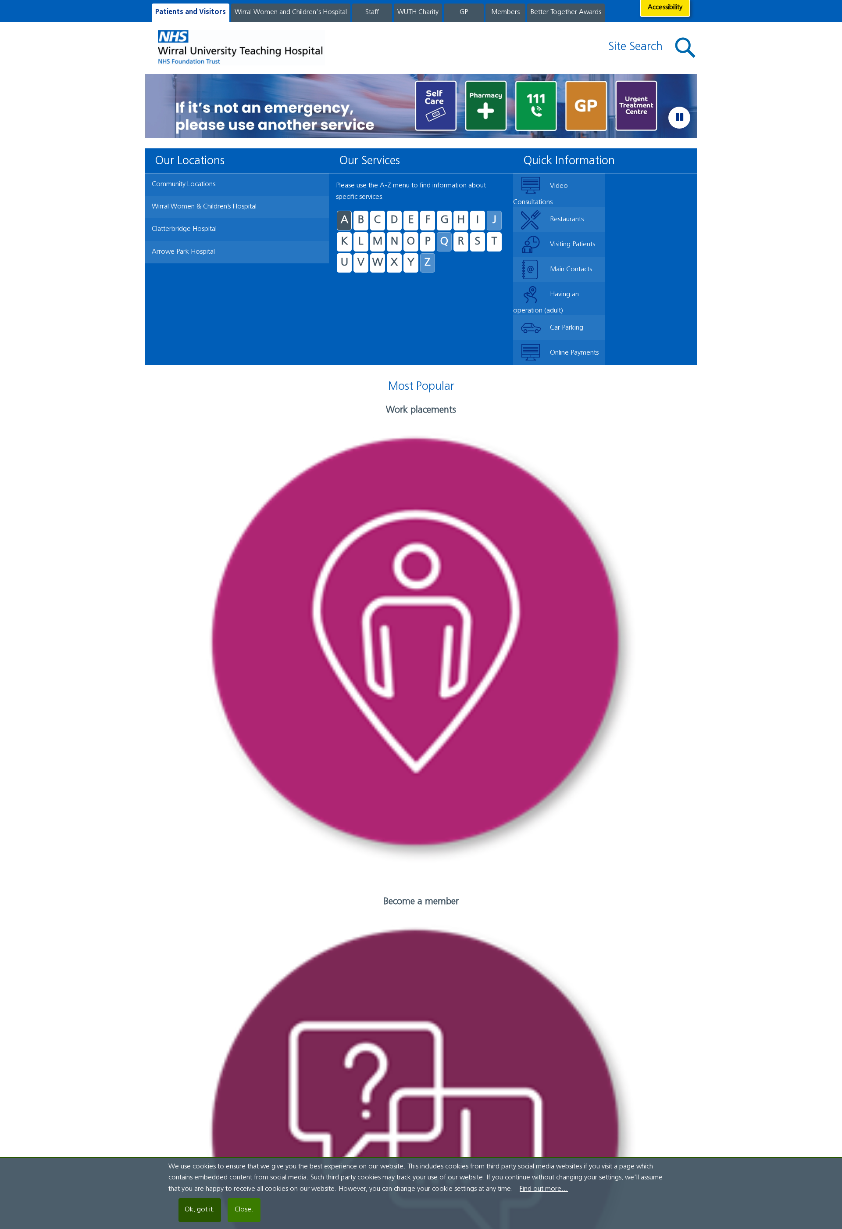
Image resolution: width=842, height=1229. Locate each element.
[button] (685, 48)
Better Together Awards (566, 12)
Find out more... (544, 1189)
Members (505, 12)
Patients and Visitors (190, 12)
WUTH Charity (418, 12)
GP (464, 12)
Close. (244, 1209)
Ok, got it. (200, 1209)
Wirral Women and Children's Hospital (291, 12)
